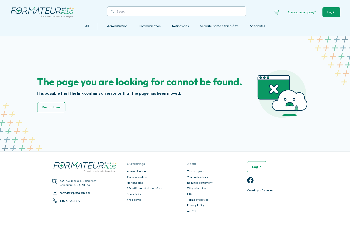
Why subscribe (196, 188)
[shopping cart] (277, 12)
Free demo (134, 200)
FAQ (189, 194)
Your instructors (197, 177)
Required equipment (199, 183)
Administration (136, 171)
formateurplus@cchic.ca (75, 193)
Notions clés (135, 183)
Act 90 (191, 211)
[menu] (175, 26)
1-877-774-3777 (70, 201)
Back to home (51, 107)
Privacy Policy (196, 205)
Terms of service (198, 200)
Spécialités (134, 194)
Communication (137, 177)
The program (195, 171)
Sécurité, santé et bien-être (144, 188)
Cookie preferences (260, 190)
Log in (331, 12)
